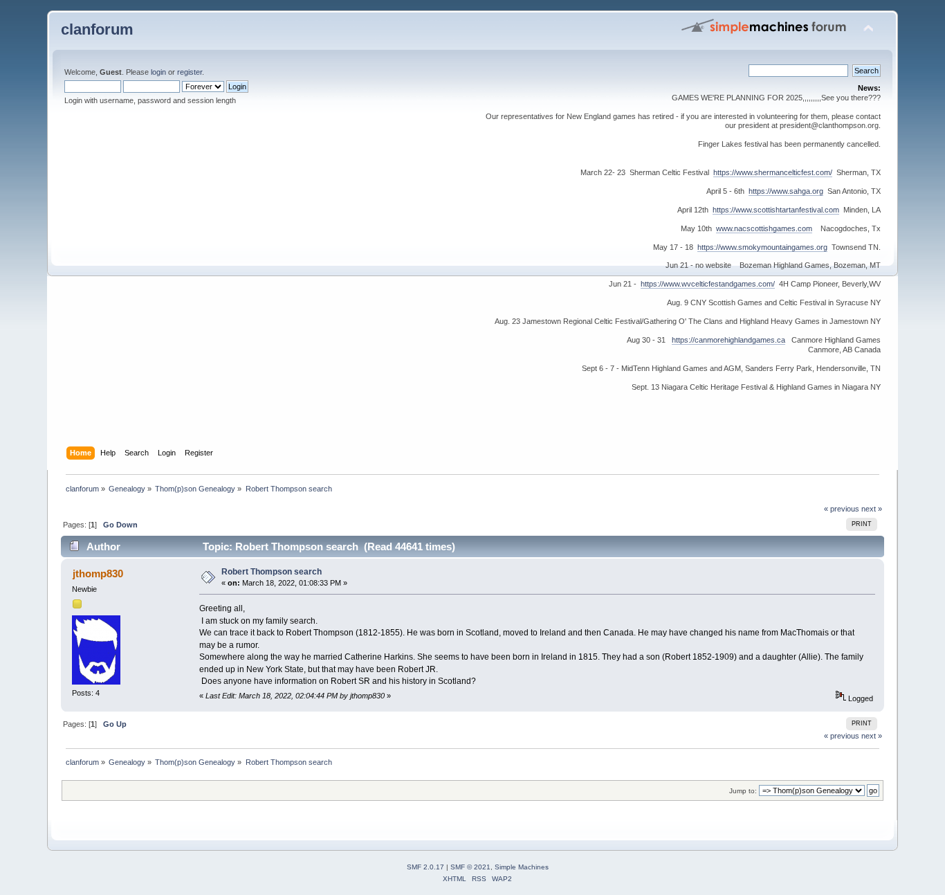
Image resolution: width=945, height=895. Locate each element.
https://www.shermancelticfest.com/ (772, 172)
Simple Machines (522, 867)
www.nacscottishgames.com (764, 228)
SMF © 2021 (470, 867)
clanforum (97, 29)
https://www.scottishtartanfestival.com (776, 210)
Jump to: (743, 791)
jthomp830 (98, 573)
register (189, 72)
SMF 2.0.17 (425, 867)
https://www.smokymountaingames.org (762, 247)
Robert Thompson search (271, 572)
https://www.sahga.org (786, 191)
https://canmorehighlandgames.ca (728, 340)
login (158, 72)
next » (871, 509)
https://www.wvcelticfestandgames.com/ (708, 284)
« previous (841, 509)
